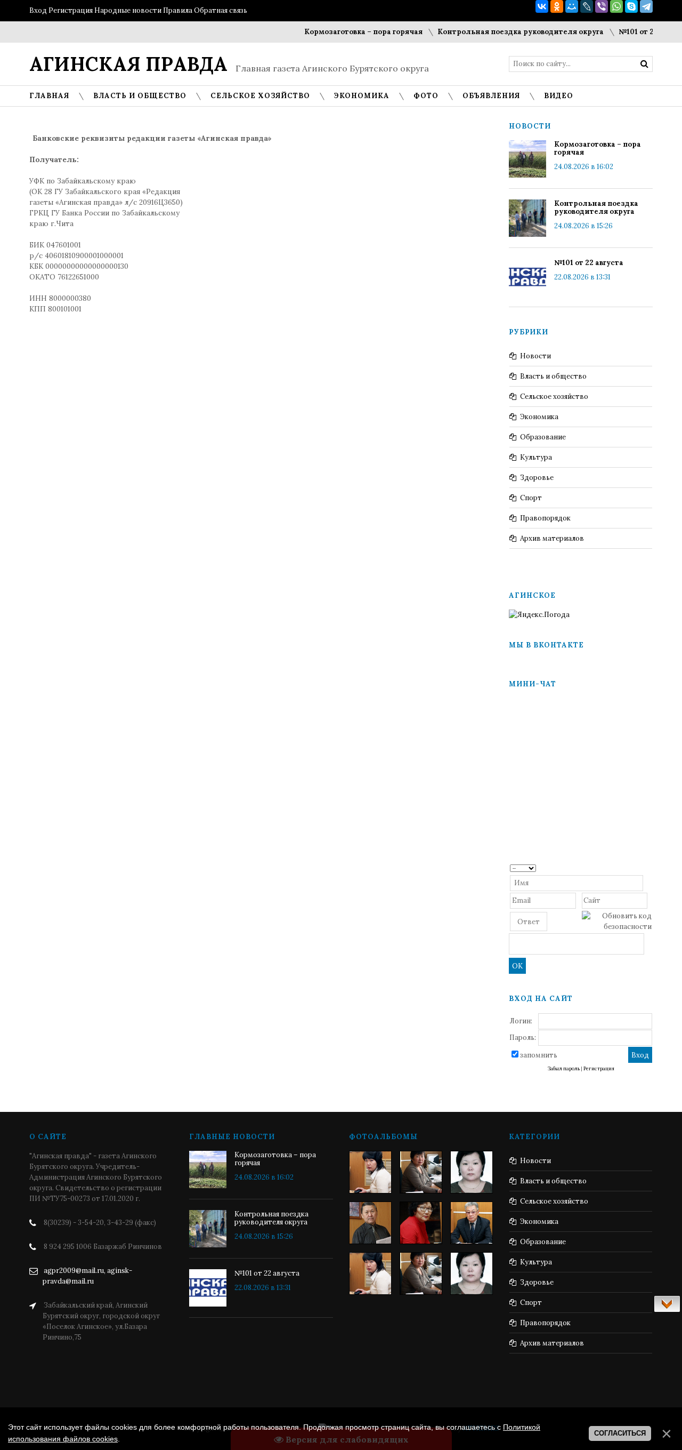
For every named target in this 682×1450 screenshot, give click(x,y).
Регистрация (70, 10)
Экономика (539, 416)
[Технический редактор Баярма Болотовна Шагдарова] (370, 1172)
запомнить (538, 1055)
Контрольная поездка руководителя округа (505, 31)
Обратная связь (220, 10)
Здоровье (537, 477)
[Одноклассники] (556, 6)
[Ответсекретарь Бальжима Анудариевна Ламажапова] (421, 1222)
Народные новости (127, 10)
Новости (535, 356)
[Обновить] (648, 867)
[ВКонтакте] (541, 6)
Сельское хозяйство (554, 396)
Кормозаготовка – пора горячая (348, 31)
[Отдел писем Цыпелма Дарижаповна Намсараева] (471, 1172)
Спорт (531, 497)
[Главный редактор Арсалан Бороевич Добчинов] (471, 1222)
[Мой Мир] (571, 6)
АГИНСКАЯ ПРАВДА (128, 64)
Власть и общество (553, 376)
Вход (38, 10)
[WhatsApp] (616, 6)
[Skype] (631, 6)
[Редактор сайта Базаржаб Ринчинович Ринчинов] (370, 1222)
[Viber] (601, 6)
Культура (536, 457)
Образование (543, 437)
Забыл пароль (564, 1069)
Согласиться (620, 1433)
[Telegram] (646, 6)
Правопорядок (545, 518)
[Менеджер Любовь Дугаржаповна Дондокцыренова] (421, 1172)
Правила (177, 10)
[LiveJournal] (586, 6)
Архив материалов (552, 538)
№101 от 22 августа (637, 31)
